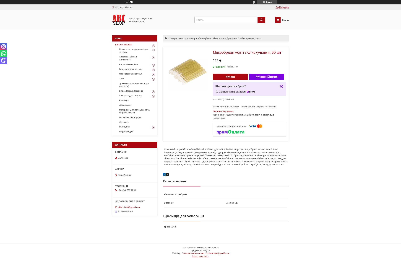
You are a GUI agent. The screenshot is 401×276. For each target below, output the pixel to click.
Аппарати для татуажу (130, 95)
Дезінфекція (125, 105)
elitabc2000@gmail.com (129, 207)
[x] (167, 175)
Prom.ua (215, 248)
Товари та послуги (178, 38)
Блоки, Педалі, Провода (131, 91)
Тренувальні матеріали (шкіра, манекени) (134, 84)
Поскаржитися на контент (193, 253)
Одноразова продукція (130, 74)
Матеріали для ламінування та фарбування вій (134, 111)
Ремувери (124, 100)
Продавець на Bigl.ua (200, 250)
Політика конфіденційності (217, 253)
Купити (230, 76)
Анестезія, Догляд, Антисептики (128, 58)
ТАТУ (121, 78)
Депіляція (124, 122)
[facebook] (164, 175)
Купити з (261, 76)
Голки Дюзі (124, 127)
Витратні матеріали (200, 38)
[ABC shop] (118, 25)
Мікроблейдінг (126, 131)
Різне (215, 38)
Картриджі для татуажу (130, 69)
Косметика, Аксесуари (130, 117)
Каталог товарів (123, 44)
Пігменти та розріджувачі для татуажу (133, 50)
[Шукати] (261, 20)
